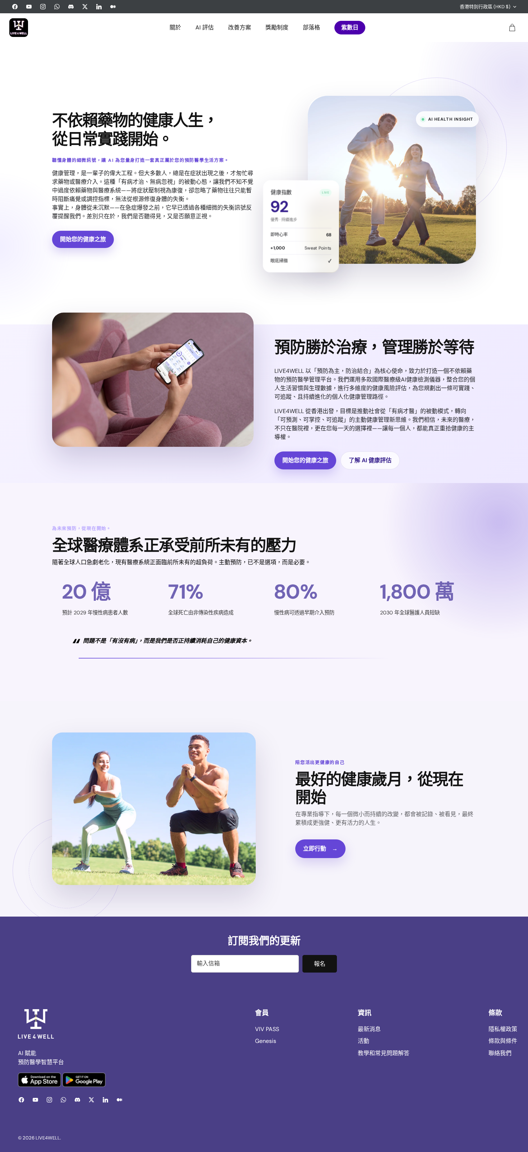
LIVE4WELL (48, 1138)
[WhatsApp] (57, 6)
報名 (319, 964)
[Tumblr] (113, 6)
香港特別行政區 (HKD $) (485, 7)
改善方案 (239, 27)
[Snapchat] (71, 6)
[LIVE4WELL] (18, 27)
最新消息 (369, 1029)
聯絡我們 (499, 1053)
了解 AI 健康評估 (370, 460)
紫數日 (349, 27)
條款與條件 (502, 1041)
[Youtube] (29, 6)
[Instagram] (43, 6)
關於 (175, 27)
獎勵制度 (276, 27)
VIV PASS (267, 1029)
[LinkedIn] (99, 6)
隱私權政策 (502, 1029)
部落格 (311, 27)
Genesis (265, 1041)
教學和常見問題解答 (383, 1053)
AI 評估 (204, 27)
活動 (363, 1041)
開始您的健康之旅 (83, 239)
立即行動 (320, 848)
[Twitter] (85, 6)
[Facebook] (15, 6)
